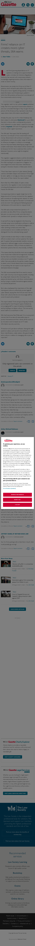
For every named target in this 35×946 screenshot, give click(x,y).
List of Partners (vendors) (9, 488)
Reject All (17, 499)
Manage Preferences (17, 494)
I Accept (17, 504)
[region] (17, 473)
